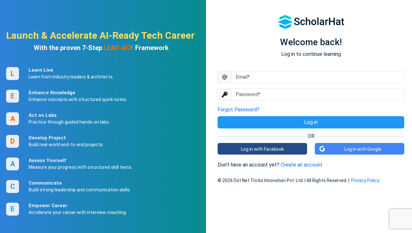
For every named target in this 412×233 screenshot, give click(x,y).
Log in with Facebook (262, 149)
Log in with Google (362, 149)
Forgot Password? (238, 109)
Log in (311, 122)
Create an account (302, 165)
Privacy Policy (365, 180)
